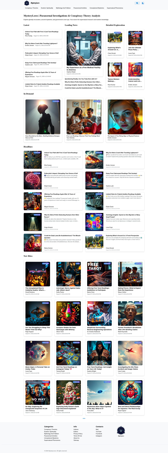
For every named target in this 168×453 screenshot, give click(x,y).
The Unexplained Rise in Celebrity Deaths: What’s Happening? (34, 289)
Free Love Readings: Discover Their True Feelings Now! (83, 136)
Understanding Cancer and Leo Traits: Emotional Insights (134, 80)
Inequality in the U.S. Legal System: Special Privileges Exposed (128, 447)
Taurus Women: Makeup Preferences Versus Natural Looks (114, 80)
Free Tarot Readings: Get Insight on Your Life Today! (99, 368)
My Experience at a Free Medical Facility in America (83, 69)
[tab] (32, 8)
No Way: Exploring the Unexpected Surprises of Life (36, 407)
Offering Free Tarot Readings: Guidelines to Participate (98, 289)
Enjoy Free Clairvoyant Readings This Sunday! (40, 62)
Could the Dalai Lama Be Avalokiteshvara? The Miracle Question (83, 88)
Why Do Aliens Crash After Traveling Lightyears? (41, 43)
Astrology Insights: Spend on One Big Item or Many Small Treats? (84, 85)
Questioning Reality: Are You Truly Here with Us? (81, 79)
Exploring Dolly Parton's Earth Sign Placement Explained (67, 407)
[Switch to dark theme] (142, 3)
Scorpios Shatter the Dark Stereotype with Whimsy (66, 328)
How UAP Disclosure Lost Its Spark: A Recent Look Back (67, 447)
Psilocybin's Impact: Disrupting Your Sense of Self (41, 53)
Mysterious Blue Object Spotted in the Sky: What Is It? (99, 407)
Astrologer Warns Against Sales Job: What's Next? (68, 289)
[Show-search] (137, 3)
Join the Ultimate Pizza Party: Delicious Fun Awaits (134, 49)
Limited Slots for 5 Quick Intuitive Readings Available (42, 84)
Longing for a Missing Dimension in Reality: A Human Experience (98, 447)
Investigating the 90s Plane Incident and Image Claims (128, 368)
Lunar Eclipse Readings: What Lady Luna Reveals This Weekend (36, 447)
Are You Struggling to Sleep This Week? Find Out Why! (37, 328)
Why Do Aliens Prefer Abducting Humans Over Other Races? (82, 82)
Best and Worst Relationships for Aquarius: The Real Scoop (129, 407)
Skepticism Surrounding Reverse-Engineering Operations (99, 328)
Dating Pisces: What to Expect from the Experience (129, 289)
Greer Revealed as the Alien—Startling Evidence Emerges (42, 136)
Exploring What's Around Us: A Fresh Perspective (114, 49)
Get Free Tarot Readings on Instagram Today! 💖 (66, 368)
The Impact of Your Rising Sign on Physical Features (123, 136)
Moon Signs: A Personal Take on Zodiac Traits (37, 368)
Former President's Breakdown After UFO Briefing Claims (129, 328)
